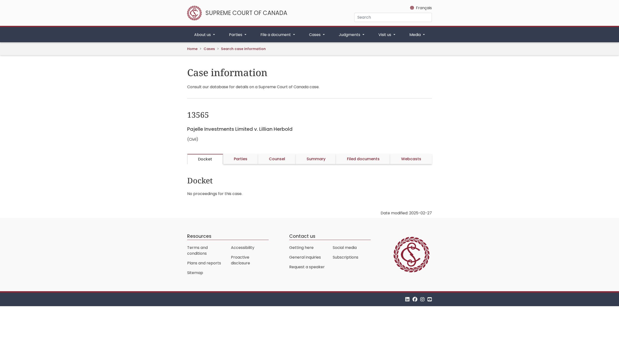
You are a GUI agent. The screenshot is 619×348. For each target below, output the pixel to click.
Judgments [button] (350, 34)
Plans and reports (204, 263)
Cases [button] (315, 34)
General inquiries (305, 257)
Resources (199, 236)
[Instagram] (422, 299)
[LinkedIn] (407, 299)
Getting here (301, 247)
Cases (209, 48)
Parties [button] (236, 34)
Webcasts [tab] (411, 159)
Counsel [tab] (277, 159)
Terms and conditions (197, 250)
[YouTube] (429, 299)
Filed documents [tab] (363, 159)
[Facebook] (415, 299)
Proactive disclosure (240, 260)
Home (192, 48)
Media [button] (415, 34)
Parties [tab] (240, 159)
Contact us (302, 236)
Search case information (243, 48)
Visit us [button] (385, 34)
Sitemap (195, 273)
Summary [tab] (316, 159)
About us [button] (203, 34)
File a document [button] (276, 34)
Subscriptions (345, 257)
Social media (345, 247)
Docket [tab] (205, 159)
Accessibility (242, 247)
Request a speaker (307, 267)
